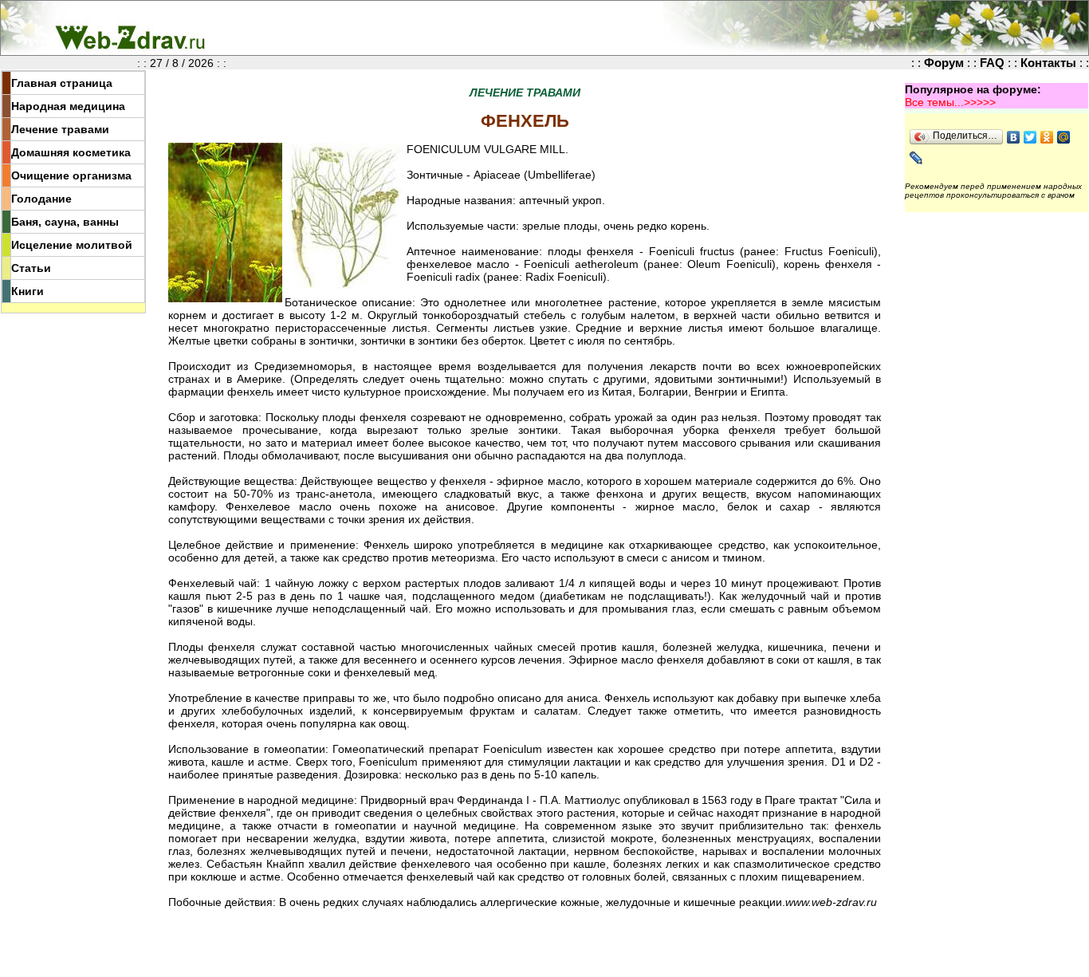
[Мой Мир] (1064, 137)
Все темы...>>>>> (950, 102)
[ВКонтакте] (1013, 137)
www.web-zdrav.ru (831, 902)
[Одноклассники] (1047, 137)
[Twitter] (1030, 137)
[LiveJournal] (916, 158)
